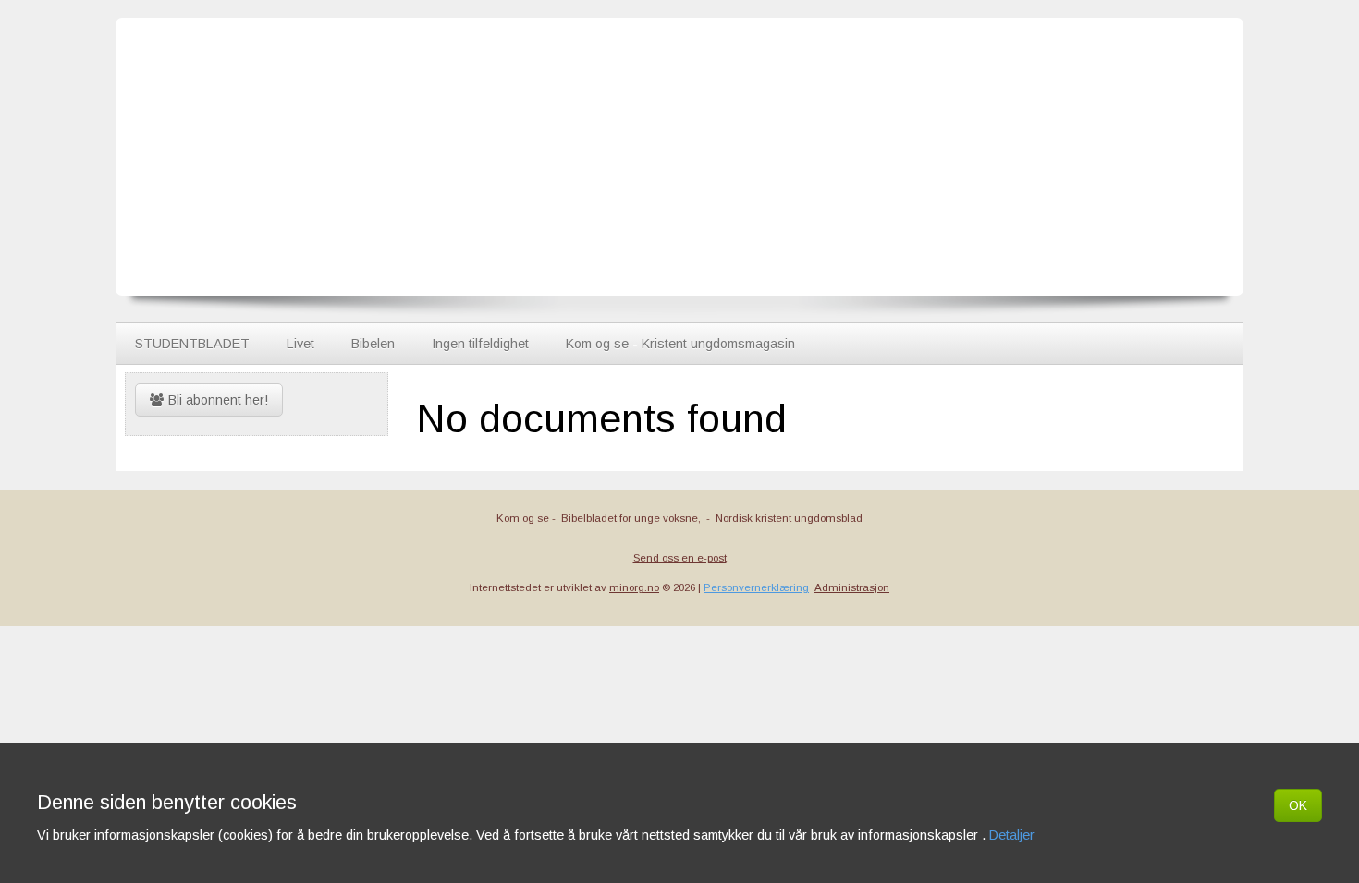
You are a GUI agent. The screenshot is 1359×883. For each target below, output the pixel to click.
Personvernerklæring (756, 587)
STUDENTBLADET (192, 343)
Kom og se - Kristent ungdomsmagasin (680, 343)
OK (1298, 805)
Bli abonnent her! (218, 400)
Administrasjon (851, 587)
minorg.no (634, 587)
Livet (300, 343)
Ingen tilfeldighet (480, 343)
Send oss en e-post (680, 557)
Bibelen (373, 343)
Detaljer (1012, 835)
